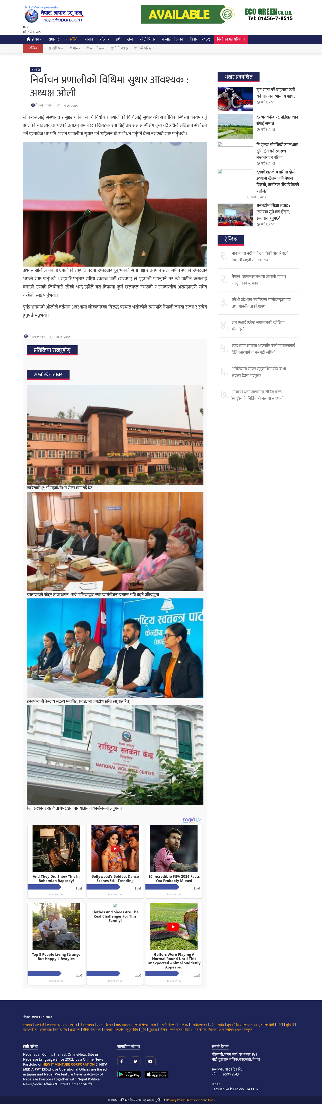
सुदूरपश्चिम (132, 1029)
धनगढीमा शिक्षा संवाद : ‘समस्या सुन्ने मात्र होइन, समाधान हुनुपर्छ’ (273, 212)
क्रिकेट (163, 1029)
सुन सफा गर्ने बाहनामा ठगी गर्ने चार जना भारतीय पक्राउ (275, 93)
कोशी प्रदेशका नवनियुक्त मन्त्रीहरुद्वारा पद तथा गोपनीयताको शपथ (261, 303)
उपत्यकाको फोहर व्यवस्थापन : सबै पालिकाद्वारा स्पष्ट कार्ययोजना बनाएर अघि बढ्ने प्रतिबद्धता (93, 594)
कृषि (143, 1029)
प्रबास (100, 1024)
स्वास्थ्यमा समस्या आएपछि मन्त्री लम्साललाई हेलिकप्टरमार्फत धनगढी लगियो (263, 349)
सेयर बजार (176, 1029)
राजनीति (71, 39)
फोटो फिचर (148, 39)
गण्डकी (119, 1029)
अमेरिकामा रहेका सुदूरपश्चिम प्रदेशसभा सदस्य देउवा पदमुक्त (259, 372)
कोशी (280, 1024)
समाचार (53, 39)
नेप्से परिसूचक (147, 48)
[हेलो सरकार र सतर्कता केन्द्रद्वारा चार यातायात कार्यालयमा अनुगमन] (115, 755)
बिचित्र (86, 1029)
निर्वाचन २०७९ (200, 39)
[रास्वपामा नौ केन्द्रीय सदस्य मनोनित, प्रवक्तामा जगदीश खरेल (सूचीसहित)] (115, 648)
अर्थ (118, 39)
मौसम (77, 48)
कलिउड (183, 1024)
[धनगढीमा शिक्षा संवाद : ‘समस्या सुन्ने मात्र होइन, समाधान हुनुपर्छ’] (235, 215)
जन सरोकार (53, 1024)
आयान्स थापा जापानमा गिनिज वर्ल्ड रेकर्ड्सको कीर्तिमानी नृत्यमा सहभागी (258, 395)
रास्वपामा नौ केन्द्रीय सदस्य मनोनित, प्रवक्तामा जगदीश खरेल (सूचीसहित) (78, 701)
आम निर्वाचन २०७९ (230, 1029)
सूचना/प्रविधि (234, 1024)
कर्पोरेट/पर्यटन (199, 1024)
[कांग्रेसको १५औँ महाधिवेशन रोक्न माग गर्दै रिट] (115, 435)
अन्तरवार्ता (46, 1029)
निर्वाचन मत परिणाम (231, 39)
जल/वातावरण (124, 1024)
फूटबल (153, 1029)
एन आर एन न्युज (253, 1024)
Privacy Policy (176, 1100)
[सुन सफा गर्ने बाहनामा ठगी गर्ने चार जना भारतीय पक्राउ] (235, 99)
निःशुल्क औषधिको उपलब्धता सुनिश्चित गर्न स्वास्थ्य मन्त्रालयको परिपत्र (277, 151)
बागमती (107, 1029)
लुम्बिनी (290, 1024)
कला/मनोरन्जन (172, 39)
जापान (88, 39)
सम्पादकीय (60, 1029)
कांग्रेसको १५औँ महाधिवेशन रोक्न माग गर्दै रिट (59, 488)
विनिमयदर (121, 48)
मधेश (221, 1024)
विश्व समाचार (87, 1024)
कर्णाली (269, 1024)
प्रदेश (102, 39)
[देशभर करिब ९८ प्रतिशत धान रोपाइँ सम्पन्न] (235, 126)
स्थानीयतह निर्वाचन (205, 1029)
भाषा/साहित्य (30, 1029)
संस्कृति (248, 1029)
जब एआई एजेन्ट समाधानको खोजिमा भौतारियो (258, 326)
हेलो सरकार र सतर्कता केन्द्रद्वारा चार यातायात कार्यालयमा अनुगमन (74, 808)
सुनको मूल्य (97, 48)
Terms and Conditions (201, 1100)
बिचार (109, 1024)
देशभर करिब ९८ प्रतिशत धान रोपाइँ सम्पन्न (277, 120)
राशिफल (58, 48)
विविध (188, 1029)
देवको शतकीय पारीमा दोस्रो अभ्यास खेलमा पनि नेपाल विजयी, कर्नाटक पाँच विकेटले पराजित (277, 182)
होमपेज (36, 39)
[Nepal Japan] (55, 14)
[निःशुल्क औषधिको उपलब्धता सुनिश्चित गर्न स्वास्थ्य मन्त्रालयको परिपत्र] (235, 154)
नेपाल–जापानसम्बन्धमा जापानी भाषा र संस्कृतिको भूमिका (259, 280)
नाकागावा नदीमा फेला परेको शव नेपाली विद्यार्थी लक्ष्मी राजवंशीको (260, 257)
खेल (130, 39)
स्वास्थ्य (96, 1029)
